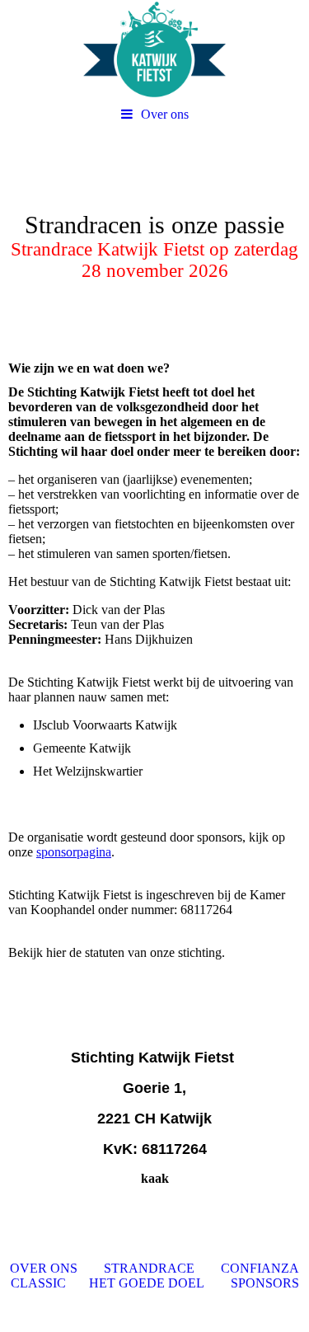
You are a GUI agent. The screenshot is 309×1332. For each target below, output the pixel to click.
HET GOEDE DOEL (146, 1283)
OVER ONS (43, 1268)
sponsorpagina (73, 852)
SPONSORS (265, 1283)
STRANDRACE (149, 1268)
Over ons (165, 114)
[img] (154, 49)
